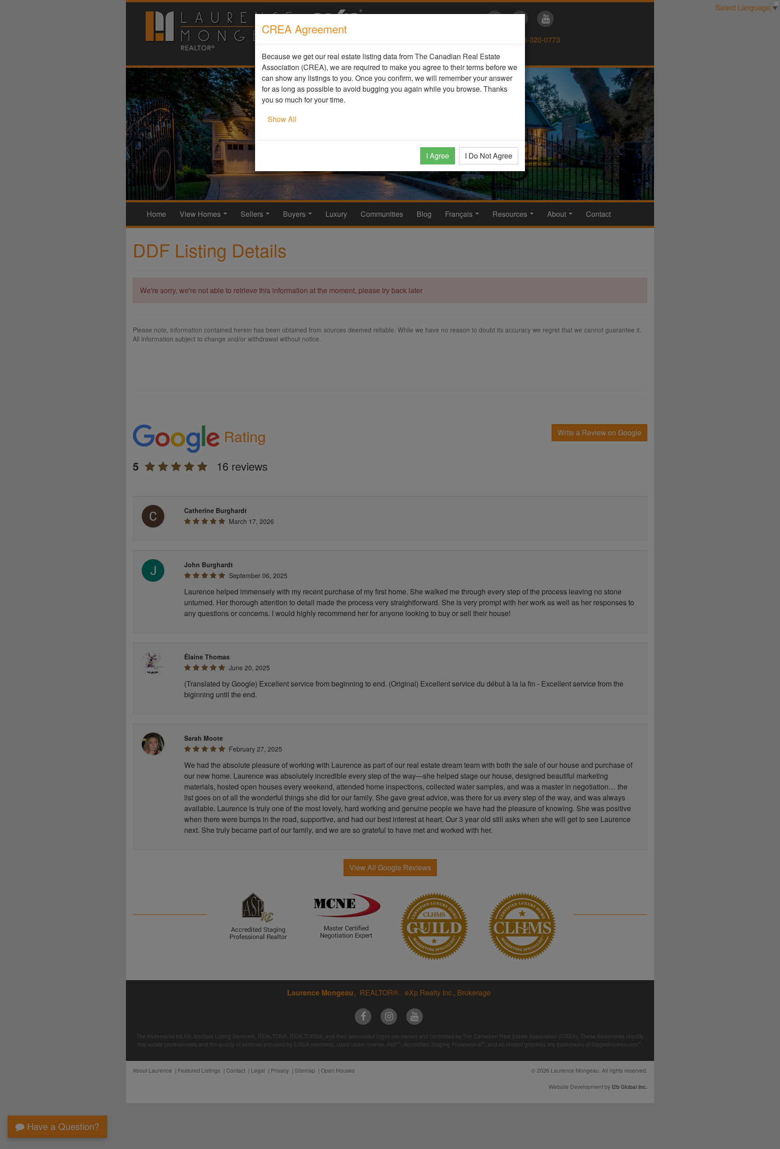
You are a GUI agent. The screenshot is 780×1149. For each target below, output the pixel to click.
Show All (282, 119)
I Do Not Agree (488, 155)
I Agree (437, 155)
